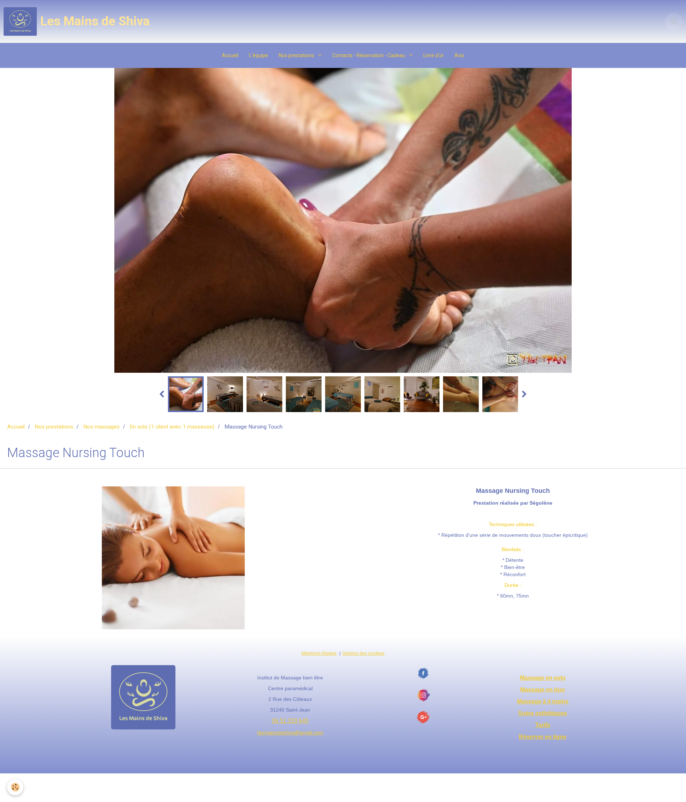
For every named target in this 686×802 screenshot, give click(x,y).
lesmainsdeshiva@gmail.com (290, 733)
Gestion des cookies (363, 653)
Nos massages (101, 427)
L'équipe (258, 55)
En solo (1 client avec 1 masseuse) (172, 427)
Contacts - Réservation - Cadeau (369, 55)
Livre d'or (433, 55)
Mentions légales (319, 653)
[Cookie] (15, 787)
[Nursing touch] (173, 557)
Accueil (230, 55)
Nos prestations (297, 55)
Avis (459, 55)
